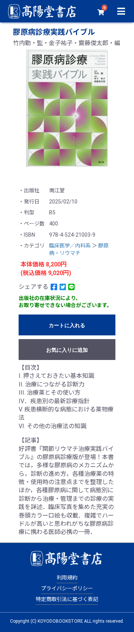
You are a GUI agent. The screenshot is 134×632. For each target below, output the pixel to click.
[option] (67, 108)
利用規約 (67, 578)
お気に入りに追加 (67, 350)
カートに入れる (67, 325)
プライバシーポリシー (67, 588)
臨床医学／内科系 (70, 246)
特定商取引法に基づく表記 (67, 599)
